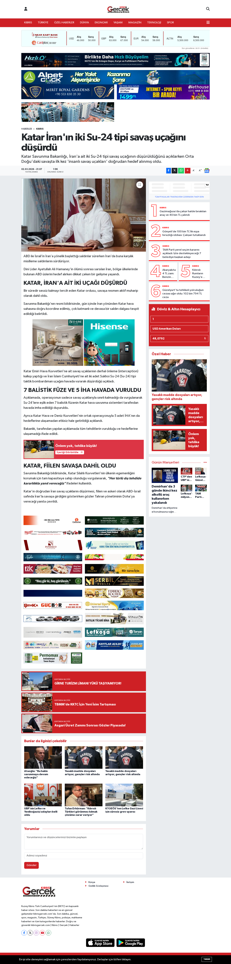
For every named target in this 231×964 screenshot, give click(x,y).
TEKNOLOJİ (154, 22)
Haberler (26, 129)
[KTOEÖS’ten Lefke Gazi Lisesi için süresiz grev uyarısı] (124, 794)
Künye (91, 882)
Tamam (206, 959)
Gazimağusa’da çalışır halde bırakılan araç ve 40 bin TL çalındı (183, 213)
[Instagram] (36, 933)
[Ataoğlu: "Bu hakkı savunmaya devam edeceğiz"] (43, 757)
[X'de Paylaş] (174, 170)
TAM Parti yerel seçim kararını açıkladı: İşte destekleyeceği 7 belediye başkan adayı (182, 253)
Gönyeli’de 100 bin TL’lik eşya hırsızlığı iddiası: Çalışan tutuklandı (184, 233)
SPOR (170, 22)
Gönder (32, 865)
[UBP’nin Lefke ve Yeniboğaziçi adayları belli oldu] (43, 794)
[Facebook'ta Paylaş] (168, 170)
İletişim (130, 882)
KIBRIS (28, 22)
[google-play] (131, 942)
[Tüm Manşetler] (205, 462)
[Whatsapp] (48, 933)
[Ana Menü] (208, 22)
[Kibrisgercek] (118, 9)
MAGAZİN (134, 22)
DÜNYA (84, 22)
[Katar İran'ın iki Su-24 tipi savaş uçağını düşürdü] (83, 215)
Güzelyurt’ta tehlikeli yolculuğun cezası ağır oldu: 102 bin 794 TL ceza (183, 294)
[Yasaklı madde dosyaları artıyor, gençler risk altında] (83, 757)
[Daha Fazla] (187, 170)
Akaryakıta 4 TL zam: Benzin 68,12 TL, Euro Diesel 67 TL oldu (169, 274)
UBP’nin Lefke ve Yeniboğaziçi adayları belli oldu (40, 811)
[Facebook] (24, 933)
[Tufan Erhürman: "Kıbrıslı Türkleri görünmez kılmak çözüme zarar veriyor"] (83, 794)
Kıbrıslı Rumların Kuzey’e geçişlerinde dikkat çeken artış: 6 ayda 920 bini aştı (200, 274)
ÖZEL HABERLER (64, 22)
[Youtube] (42, 933)
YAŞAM (118, 22)
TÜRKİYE (43, 22)
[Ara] (208, 9)
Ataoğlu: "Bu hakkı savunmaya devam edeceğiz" (36, 774)
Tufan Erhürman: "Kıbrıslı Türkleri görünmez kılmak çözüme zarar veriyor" (81, 811)
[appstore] (100, 942)
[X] (30, 933)
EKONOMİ (101, 22)
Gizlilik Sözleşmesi (98, 886)
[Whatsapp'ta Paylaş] (181, 170)
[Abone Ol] (207, 170)
